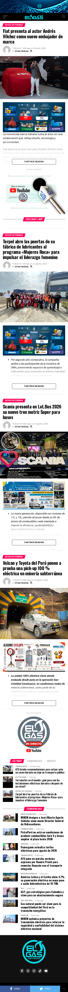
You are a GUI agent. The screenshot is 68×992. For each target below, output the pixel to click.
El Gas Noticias (22, 51)
